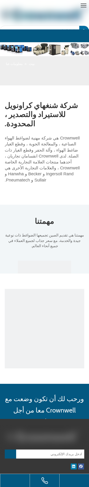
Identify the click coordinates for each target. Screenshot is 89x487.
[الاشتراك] (10, 454)
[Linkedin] (74, 466)
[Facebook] (81, 466)
